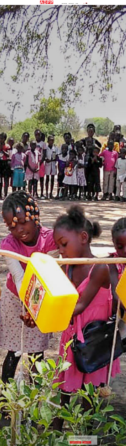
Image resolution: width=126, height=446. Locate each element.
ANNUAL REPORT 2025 (76, 442)
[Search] (84, 3)
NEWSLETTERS (86, 442)
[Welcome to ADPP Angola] (48, 1)
